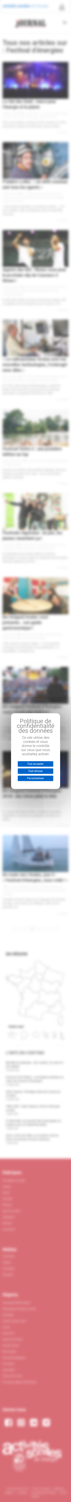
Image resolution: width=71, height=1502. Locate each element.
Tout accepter (35, 763)
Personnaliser (35, 778)
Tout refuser (35, 771)
